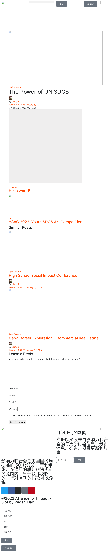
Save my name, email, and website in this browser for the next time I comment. (51, 415)
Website (13, 409)
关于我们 (7, 511)
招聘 (6, 521)
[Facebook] (11, 490)
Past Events (15, 87)
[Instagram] (18, 490)
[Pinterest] (31, 490)
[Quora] (24, 490)
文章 (6, 527)
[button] (41, 2)
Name (12, 395)
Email (12, 402)
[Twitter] (4, 490)
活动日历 (7, 532)
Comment (14, 388)
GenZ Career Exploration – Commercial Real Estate (54, 338)
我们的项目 (8, 516)
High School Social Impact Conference (43, 275)
